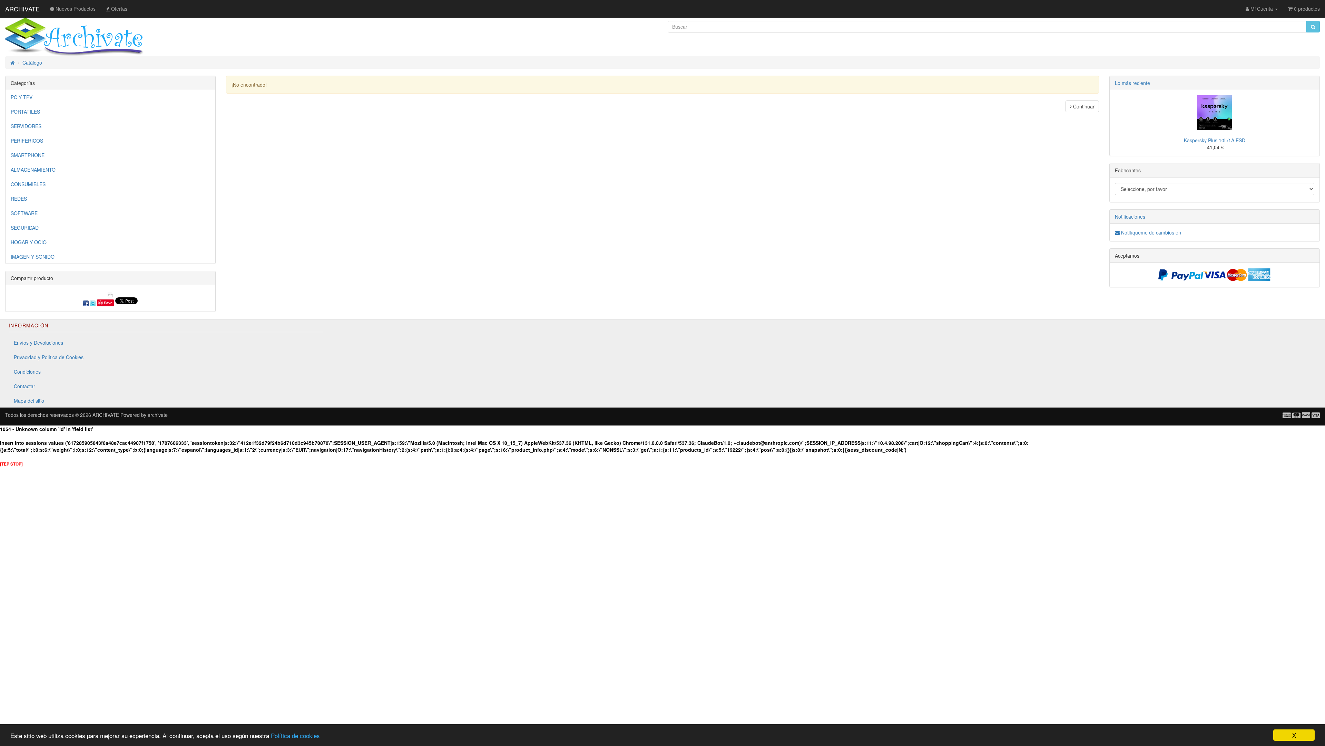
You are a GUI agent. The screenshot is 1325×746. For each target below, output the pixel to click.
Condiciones (27, 371)
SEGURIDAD (25, 227)
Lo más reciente (1132, 82)
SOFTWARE (24, 213)
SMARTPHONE (28, 155)
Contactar (24, 386)
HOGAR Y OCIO (29, 242)
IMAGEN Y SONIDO (33, 256)
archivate (158, 414)
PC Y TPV (21, 97)
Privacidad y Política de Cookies (49, 357)
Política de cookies (295, 735)
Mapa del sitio (29, 400)
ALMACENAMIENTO (33, 169)
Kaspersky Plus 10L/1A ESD (1214, 140)
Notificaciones (1130, 216)
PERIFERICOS (27, 140)
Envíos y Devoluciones (38, 342)
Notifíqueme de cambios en (1150, 232)
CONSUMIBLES (28, 184)
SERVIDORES (26, 126)
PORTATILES (25, 111)
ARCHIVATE (22, 8)
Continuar (1083, 106)
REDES (19, 198)
